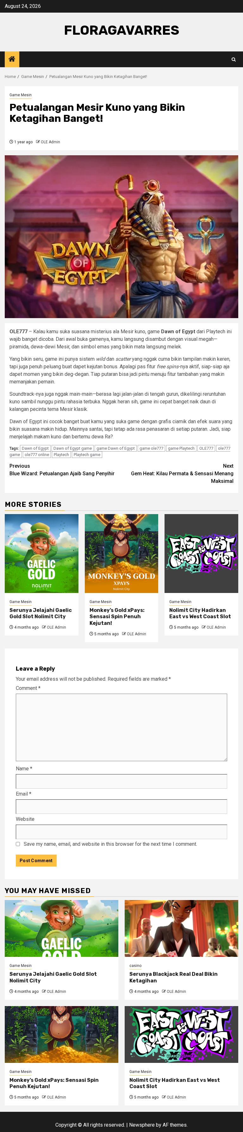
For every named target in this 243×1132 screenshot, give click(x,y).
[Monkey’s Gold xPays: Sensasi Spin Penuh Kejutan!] (122, 553)
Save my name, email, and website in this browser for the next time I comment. (110, 844)
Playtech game (87, 454)
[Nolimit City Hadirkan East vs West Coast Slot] (201, 553)
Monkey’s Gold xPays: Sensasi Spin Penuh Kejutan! (117, 616)
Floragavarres (121, 30)
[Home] (12, 59)
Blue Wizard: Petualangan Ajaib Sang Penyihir (62, 470)
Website (25, 819)
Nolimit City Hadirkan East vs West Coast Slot (200, 613)
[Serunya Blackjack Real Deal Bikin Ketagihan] (181, 928)
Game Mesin (20, 95)
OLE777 (206, 448)
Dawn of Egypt (35, 448)
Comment (28, 688)
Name (24, 769)
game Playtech (181, 448)
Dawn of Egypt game (72, 448)
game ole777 (151, 448)
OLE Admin (50, 142)
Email (23, 794)
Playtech (61, 454)
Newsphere (142, 1125)
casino (135, 965)
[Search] (234, 59)
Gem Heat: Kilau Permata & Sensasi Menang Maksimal (182, 473)
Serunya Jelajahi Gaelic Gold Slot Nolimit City (40, 613)
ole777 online (37, 454)
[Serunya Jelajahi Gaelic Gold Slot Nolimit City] (41, 553)
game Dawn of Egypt (116, 448)
